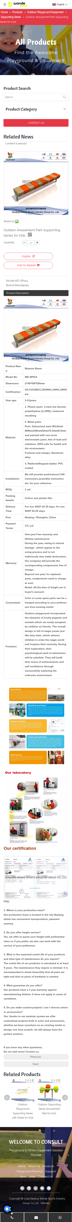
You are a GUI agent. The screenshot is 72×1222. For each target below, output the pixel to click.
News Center (28, 1176)
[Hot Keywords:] (64, 97)
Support (50, 1171)
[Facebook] (22, 1188)
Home (22, 1166)
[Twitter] (35, 1188)
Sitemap (45, 1203)
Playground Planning (30, 1171)
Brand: (10, 285)
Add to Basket (26, 265)
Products (48, 1166)
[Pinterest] (49, 1188)
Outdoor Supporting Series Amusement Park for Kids (49, 1109)
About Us (34, 1166)
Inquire (26, 256)
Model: (10, 280)
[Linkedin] (29, 1188)
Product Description (17, 293)
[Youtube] (42, 1188)
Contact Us (45, 1176)
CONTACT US (36, 122)
